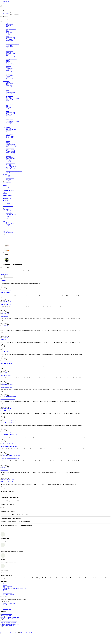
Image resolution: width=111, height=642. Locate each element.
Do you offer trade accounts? (55, 511)
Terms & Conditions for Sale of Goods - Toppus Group (14, 588)
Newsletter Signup (7, 609)
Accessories (8, 82)
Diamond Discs (9, 131)
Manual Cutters (9, 91)
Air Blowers (8, 25)
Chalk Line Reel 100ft (5, 292)
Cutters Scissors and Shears (11, 56)
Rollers (7, 67)
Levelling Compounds (9, 187)
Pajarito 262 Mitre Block (6, 410)
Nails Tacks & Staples (10, 38)
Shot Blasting (8, 165)
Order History (6, 591)
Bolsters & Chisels (9, 27)
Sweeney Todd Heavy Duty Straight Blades (9, 625)
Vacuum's (8, 172)
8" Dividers (3, 280)
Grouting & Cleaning (10, 86)
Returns (5, 590)
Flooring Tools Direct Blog (8, 594)
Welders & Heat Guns (10, 78)
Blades (7, 26)
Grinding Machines (9, 137)
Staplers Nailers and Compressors (12, 44)
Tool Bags (8, 180)
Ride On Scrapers (9, 157)
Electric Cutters (9, 85)
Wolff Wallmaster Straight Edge (7, 481)
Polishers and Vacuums (10, 152)
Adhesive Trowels (9, 24)
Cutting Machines (9, 130)
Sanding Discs (8, 159)
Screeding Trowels (9, 161)
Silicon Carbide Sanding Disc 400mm (8, 622)
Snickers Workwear (10, 178)
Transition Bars (9, 213)
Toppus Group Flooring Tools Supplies (8, 632)
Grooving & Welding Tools (11, 59)
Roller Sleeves (8, 116)
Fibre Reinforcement (10, 134)
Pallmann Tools (9, 114)
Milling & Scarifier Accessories (12, 145)
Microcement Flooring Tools (9, 603)
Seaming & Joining (9, 42)
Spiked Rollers (9, 167)
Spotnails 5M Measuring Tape (7, 422)
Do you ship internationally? (55, 504)
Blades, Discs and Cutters (11, 129)
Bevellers (7, 54)
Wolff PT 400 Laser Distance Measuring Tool (10, 458)
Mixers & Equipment (10, 93)
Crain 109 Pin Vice (5, 351)
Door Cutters (8, 30)
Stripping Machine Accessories (12, 169)
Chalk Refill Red (4, 328)
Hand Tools (8, 31)
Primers (5, 193)
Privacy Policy (6, 587)
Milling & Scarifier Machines (11, 146)
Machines (8, 143)
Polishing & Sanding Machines (12, 154)
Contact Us (5, 589)
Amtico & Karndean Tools (11, 53)
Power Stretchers (9, 39)
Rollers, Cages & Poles (10, 158)
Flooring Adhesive (8, 206)
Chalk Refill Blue (4, 316)
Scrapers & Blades (9, 40)
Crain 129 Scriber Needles (6, 363)
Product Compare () (7, 593)
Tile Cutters (8, 76)
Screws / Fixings (7, 195)
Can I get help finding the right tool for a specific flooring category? (55, 525)
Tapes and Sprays (9, 46)
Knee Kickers (8, 33)
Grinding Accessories (10, 136)
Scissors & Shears (9, 118)
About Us (5, 585)
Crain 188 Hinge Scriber (6, 375)
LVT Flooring (6, 203)
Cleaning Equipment (10, 222)
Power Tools (8, 66)
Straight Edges (9, 45)
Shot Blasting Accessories (11, 166)
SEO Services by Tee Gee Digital (27, 632)
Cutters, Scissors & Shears (11, 29)
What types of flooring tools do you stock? (55, 518)
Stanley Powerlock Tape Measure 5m (9, 434)
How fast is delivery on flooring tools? (55, 501)
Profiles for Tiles (9, 210)
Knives (7, 36)
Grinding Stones (9, 138)
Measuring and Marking (10, 37)
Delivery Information (7, 586)
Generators (8, 135)
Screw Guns (8, 41)
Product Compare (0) (5, 274)
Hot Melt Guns (9, 32)
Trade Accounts (6, 583)
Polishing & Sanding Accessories (12, 153)
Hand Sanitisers (9, 225)
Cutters (7, 106)
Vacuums (7, 47)
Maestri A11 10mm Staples (6, 615)
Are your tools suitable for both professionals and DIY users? (55, 521)
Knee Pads (8, 34)
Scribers (7, 70)
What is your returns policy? (55, 508)
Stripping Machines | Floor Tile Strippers (14, 171)
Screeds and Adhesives (10, 163)
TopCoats (5, 200)
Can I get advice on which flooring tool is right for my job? (55, 514)
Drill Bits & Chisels (10, 133)
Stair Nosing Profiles (10, 211)
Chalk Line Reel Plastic (6, 304)
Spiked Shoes (8, 179)
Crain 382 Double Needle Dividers (8, 399)
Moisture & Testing (9, 149)
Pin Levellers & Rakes (10, 151)
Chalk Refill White (5, 339)
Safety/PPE (8, 176)
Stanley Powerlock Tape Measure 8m (9, 446)
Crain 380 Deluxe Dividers (6, 387)
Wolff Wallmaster (4, 470)
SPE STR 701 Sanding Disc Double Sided (9, 618)
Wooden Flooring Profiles (11, 214)
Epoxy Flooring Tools (7, 604)
